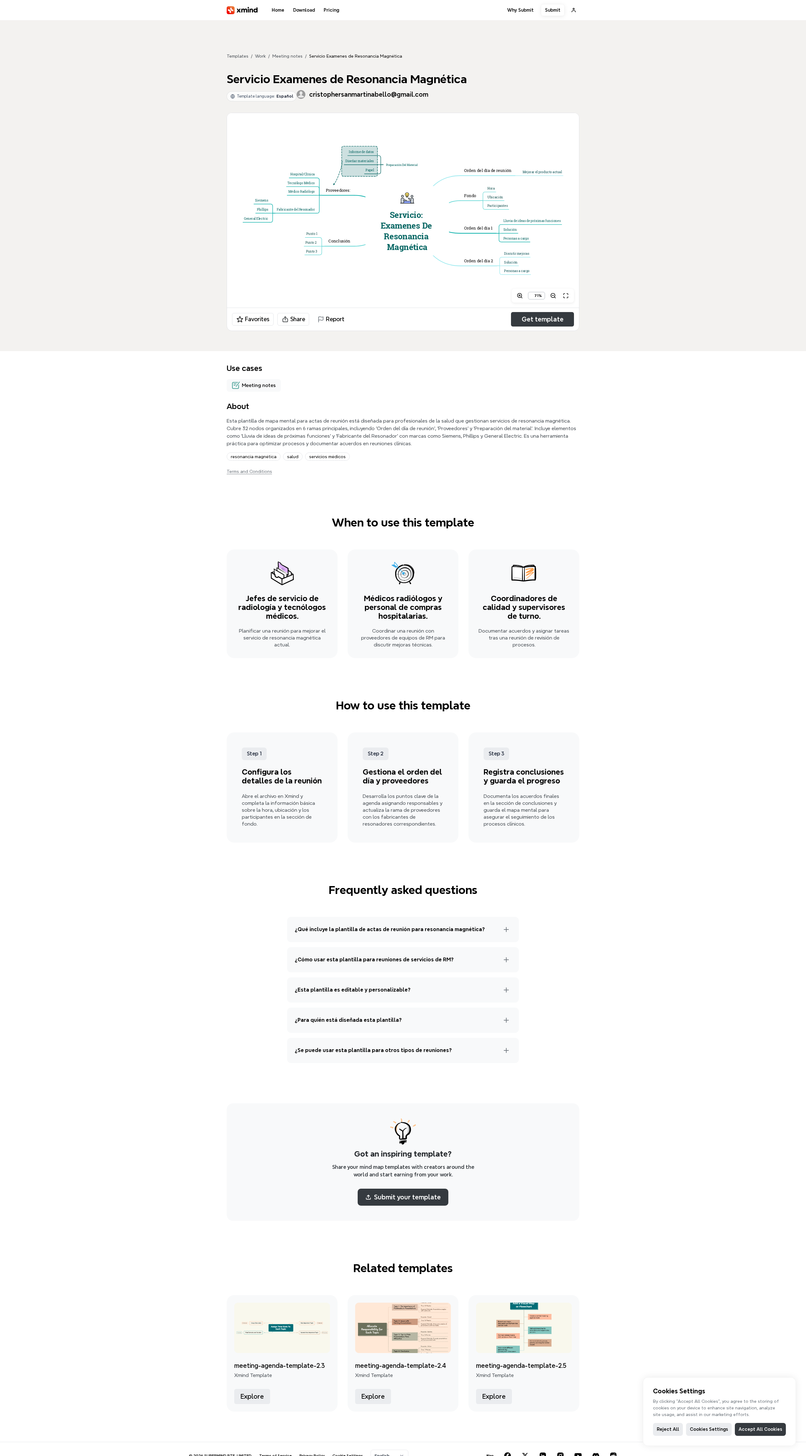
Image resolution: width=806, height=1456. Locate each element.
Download (304, 10)
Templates (237, 56)
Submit (552, 10)
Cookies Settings (709, 1429)
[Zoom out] (553, 295)
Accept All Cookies (760, 1429)
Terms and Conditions (249, 471)
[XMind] (242, 10)
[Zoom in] (519, 295)
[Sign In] (573, 10)
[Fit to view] (565, 295)
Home (278, 10)
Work (260, 56)
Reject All (668, 1429)
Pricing (331, 10)
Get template (543, 319)
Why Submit (520, 10)
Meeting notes (287, 56)
